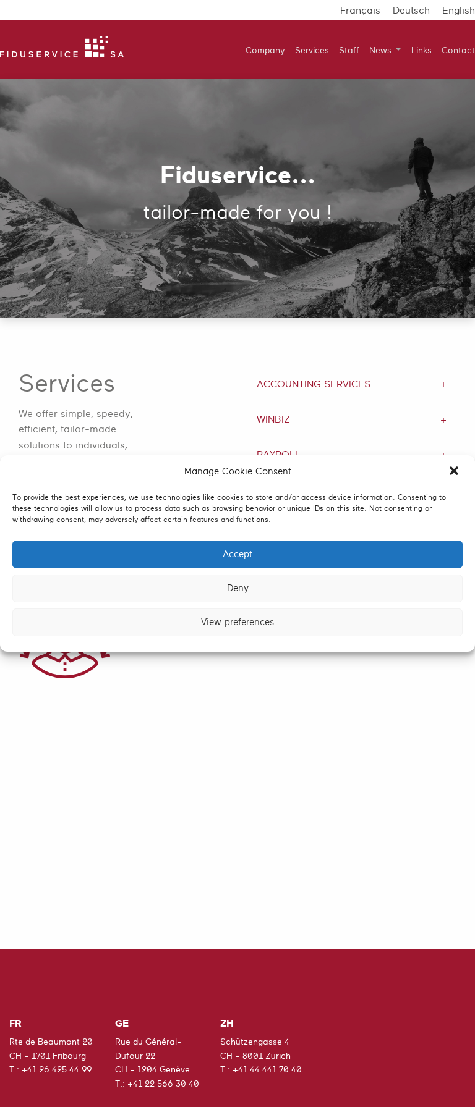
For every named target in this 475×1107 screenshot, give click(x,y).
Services (312, 50)
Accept (237, 554)
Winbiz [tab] (273, 419)
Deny (238, 588)
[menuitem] (260, 50)
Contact (458, 50)
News (380, 50)
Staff (349, 50)
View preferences (237, 622)
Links (421, 50)
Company (265, 50)
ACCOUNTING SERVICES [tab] (313, 384)
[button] (455, 472)
